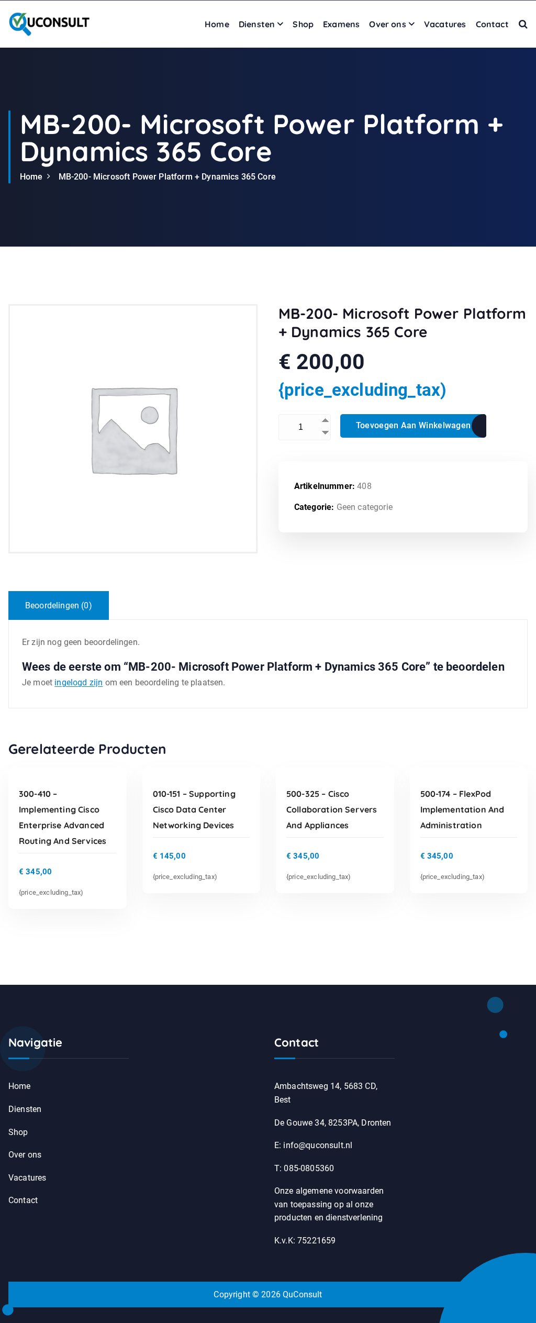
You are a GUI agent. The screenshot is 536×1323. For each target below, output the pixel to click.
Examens (341, 24)
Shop (303, 24)
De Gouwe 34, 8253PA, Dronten (332, 1123)
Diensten (257, 24)
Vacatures (445, 24)
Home (217, 24)
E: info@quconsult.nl (313, 1145)
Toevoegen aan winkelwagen (413, 425)
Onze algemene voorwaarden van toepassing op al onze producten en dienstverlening (329, 1204)
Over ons (387, 24)
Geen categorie (365, 507)
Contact (492, 24)
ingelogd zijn (78, 682)
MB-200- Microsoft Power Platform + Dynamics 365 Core (167, 177)
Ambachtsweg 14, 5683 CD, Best (325, 1093)
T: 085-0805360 (304, 1168)
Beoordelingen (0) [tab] (58, 605)
